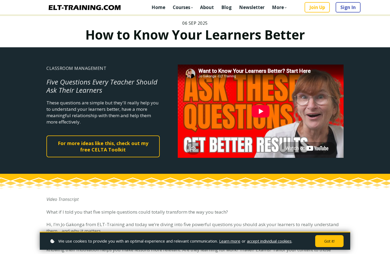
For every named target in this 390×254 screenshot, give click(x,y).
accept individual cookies (269, 241)
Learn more (229, 241)
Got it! (329, 241)
